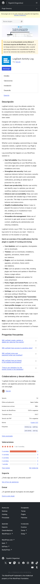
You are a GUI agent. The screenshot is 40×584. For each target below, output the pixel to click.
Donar (24, 530)
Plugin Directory (7, 8)
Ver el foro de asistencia (10, 482)
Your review (6, 468)
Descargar (6, 68)
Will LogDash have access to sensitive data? (17, 348)
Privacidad (5, 518)
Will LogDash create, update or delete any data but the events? (13, 341)
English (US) (34, 422)
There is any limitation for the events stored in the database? (12, 368)
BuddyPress (7, 550)
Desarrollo (7, 90)
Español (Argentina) (13, 558)
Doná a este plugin (8, 496)
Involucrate (25, 524)
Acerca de (5, 508)
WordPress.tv (7, 534)
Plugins (23, 514)
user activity (28, 430)
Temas (23, 511)
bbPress (5, 546)
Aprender (5, 524)
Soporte (6, 95)
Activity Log (28, 427)
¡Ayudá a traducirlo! (20, 15)
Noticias (4, 511)
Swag (24, 534)
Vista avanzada (7, 436)
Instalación (7, 86)
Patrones (24, 518)
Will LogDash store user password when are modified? (12, 354)
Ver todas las (33, 468)
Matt (4, 543)
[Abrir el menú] (37, 3)
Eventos (24, 527)
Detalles (6, 76)
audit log (35, 427)
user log (35, 430)
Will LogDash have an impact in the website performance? (12, 361)
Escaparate (25, 508)
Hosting (4, 514)
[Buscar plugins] (21, 21)
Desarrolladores (7, 530)
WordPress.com (8, 540)
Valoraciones (8, 81)
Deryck (18, 62)
